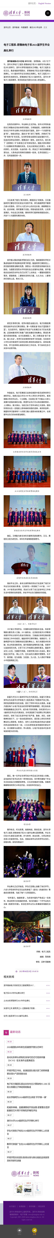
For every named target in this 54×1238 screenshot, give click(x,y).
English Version (44, 3)
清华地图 (32, 1206)
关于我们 (12, 1206)
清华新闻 (15, 27)
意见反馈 (41, 1206)
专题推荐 (24, 27)
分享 (34, 1233)
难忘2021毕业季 (36, 27)
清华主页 (32, 3)
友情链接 (22, 1206)
